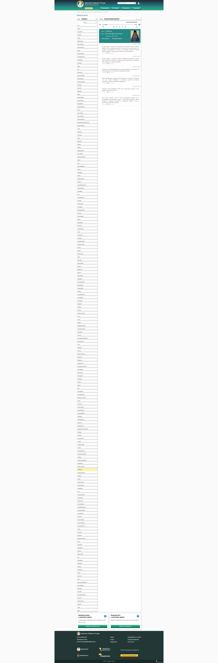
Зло (78, 194)
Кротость (80, 225)
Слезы (79, 447)
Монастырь (80, 263)
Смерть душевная (82, 460)
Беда (79, 38)
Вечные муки (81, 100)
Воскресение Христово (83, 122)
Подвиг (79, 322)
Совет (79, 479)
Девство (80, 141)
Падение (80, 303)
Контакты (131, 642)
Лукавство (80, 235)
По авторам (125, 8)
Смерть (79, 457)
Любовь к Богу (81, 244)
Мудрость (80, 269)
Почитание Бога (81, 353)
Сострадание (81, 494)
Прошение (80, 372)
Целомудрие (81, 585)
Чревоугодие (81, 601)
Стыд (79, 529)
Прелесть (80, 357)
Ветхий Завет (81, 97)
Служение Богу (81, 450)
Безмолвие (80, 41)
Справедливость (82, 507)
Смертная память (82, 454)
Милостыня (80, 253)
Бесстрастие (81, 47)
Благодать (80, 59)
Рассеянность (81, 394)
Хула (79, 579)
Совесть (80, 475)
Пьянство (80, 378)
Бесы (79, 50)
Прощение (80, 375)
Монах (79, 266)
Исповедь (80, 206)
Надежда (80, 278)
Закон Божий (81, 188)
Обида (79, 291)
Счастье (80, 532)
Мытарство (80, 275)
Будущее (80, 91)
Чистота (79, 597)
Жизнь (79, 175)
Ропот (79, 400)
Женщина (80, 172)
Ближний (80, 63)
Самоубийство (81, 413)
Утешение (80, 569)
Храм (79, 572)
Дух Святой (80, 153)
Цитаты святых (95, 3)
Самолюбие (81, 407)
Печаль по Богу (81, 313)
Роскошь (80, 403)
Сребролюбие (81, 510)
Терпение (80, 544)
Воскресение (81, 119)
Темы (112, 637)
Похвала (80, 347)
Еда (78, 163)
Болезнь (79, 84)
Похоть (79, 350)
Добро (79, 147)
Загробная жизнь (82, 185)
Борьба (79, 88)
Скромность (81, 438)
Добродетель (81, 150)
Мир (79, 256)
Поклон (79, 335)
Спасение (80, 497)
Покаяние (80, 332)
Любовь (79, 238)
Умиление (80, 560)
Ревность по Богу (82, 397)
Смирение (80, 463)
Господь (79, 134)
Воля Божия (80, 113)
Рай (78, 388)
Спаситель (80, 500)
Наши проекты (89, 8)
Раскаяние (80, 391)
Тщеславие (80, 554)
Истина (79, 213)
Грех (79, 138)
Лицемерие (80, 228)
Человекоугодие (81, 594)
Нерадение (80, 285)
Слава (79, 441)
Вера (79, 94)
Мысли (79, 272)
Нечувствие (80, 288)
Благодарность (81, 56)
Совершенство (81, 472)
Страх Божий (81, 519)
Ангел (79, 28)
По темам (115, 8)
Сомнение (80, 488)
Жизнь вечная (81, 178)
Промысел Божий (82, 366)
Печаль (79, 310)
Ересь (79, 169)
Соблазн (80, 469)
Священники (81, 425)
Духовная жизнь (81, 156)
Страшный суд (81, 525)
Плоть (79, 319)
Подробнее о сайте (134, 637)
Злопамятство (81, 197)
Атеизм (79, 34)
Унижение (80, 563)
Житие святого (106, 38)
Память (79, 307)
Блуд (79, 66)
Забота (79, 181)
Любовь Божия (81, 241)
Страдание (80, 513)
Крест (79, 219)
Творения (136, 8)
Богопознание (81, 75)
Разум (79, 385)
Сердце (79, 432)
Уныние (79, 566)
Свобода (80, 416)
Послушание (81, 341)
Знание (79, 200)
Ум (78, 557)
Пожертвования (133, 639)
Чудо (79, 607)
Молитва (80, 260)
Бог (78, 69)
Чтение (79, 604)
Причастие (80, 363)
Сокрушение (81, 485)
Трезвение (80, 547)
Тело (79, 541)
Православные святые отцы (86, 12)
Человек (80, 591)
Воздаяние (80, 103)
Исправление (81, 210)
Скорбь (79, 435)
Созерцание (81, 482)
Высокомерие (81, 125)
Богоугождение (81, 81)
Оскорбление (81, 294)
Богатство (80, 72)
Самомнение (81, 410)
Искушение (80, 203)
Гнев (79, 128)
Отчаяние (80, 300)
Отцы (112, 639)
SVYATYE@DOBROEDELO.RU (86, 642)
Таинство (80, 535)
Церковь (80, 588)
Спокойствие (81, 504)
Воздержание (81, 106)
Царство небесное (82, 582)
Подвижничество (82, 325)
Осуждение (80, 297)
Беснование (81, 44)
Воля (79, 109)
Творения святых (81, 538)
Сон (79, 491)
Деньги (79, 144)
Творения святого (117, 38)
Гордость (80, 131)
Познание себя (81, 328)
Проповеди (80, 369)
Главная (78, 12)
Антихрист (80, 31)
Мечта (79, 250)
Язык (79, 610)
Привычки (80, 360)
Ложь (79, 231)
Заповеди (80, 191)
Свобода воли (81, 419)
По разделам (105, 8)
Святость (80, 422)
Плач (79, 316)
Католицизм (80, 216)
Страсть (80, 516)
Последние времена (83, 338)
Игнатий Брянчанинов (97, 12)
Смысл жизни (81, 466)
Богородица (80, 78)
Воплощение (81, 116)
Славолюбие (81, 444)
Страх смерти (81, 522)
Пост (79, 344)
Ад (78, 25)
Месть (79, 247)
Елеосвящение (81, 166)
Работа (79, 382)
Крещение (80, 222)
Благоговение (81, 53)
